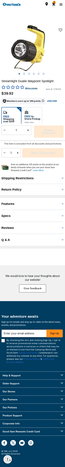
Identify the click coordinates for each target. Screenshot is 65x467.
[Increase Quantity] (18, 152)
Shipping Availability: (10, 137)
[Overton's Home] (12, 4)
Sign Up (54, 333)
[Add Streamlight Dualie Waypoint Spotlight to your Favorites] (60, 30)
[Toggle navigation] (60, 4)
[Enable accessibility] (7, 459)
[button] (37, 167)
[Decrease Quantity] (4, 152)
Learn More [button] (38, 170)
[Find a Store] (46, 4)
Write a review (31, 88)
